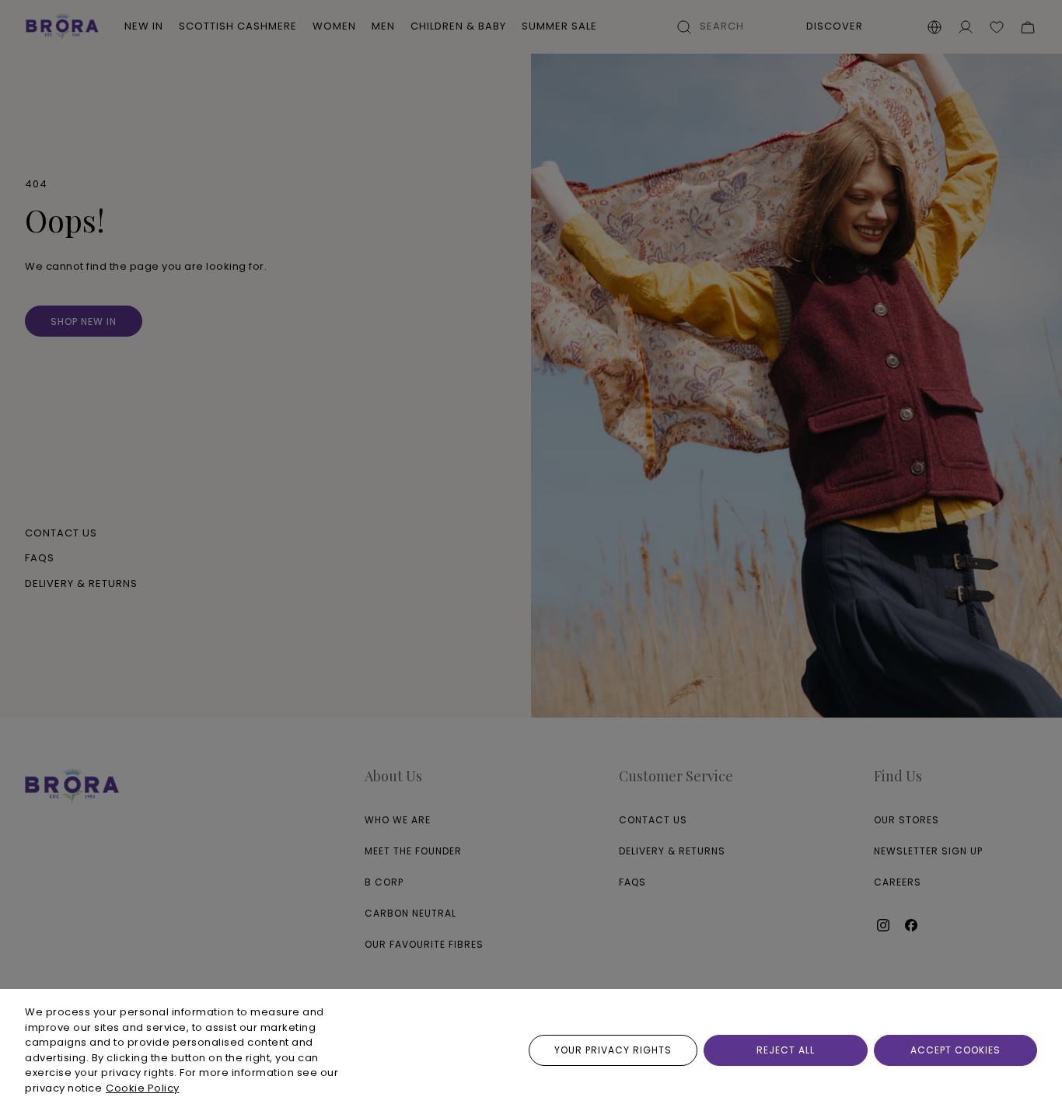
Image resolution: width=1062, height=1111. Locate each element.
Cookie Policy (143, 1088)
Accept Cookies (955, 1050)
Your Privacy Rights (613, 1050)
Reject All (785, 1050)
